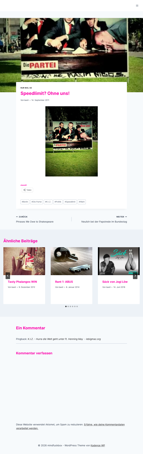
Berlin (25, 202)
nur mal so (26, 88)
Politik (58, 202)
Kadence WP (98, 445)
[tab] (66, 306)
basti (26, 100)
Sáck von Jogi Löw (115, 281)
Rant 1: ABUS (64, 281)
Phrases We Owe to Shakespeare (34, 219)
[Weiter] (135, 275)
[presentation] (24, 261)
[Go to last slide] (8, 275)
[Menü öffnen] (137, 5)
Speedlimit (70, 202)
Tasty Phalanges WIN (22, 281)
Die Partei (37, 202)
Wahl (81, 202)
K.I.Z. (48, 202)
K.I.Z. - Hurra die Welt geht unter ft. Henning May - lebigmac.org (64, 339)
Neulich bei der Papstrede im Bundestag (104, 219)
